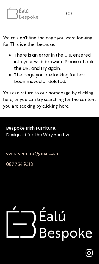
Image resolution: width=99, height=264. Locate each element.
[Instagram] (89, 253)
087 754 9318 (19, 164)
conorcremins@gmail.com (33, 153)
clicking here (55, 106)
